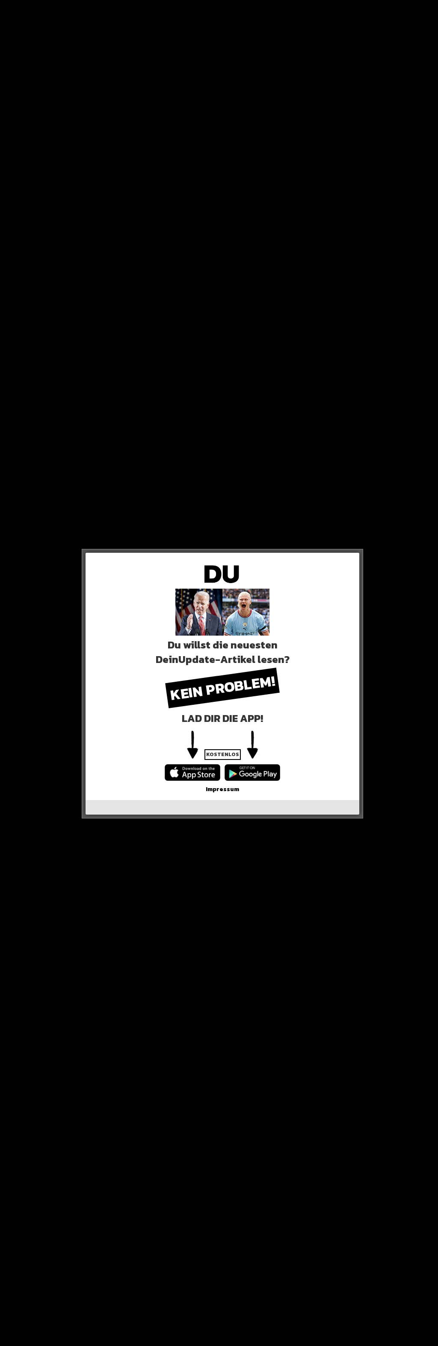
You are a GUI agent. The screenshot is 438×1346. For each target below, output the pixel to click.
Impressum (222, 789)
